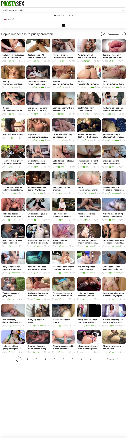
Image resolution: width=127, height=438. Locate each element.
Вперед (110, 359)
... (99, 359)
